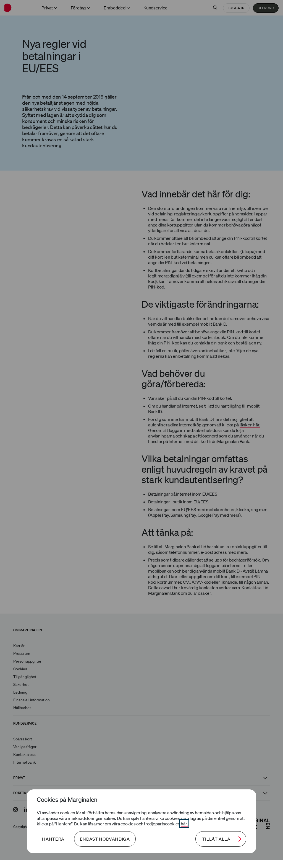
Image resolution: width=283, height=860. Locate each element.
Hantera (53, 839)
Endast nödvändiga (105, 839)
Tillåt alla (216, 839)
